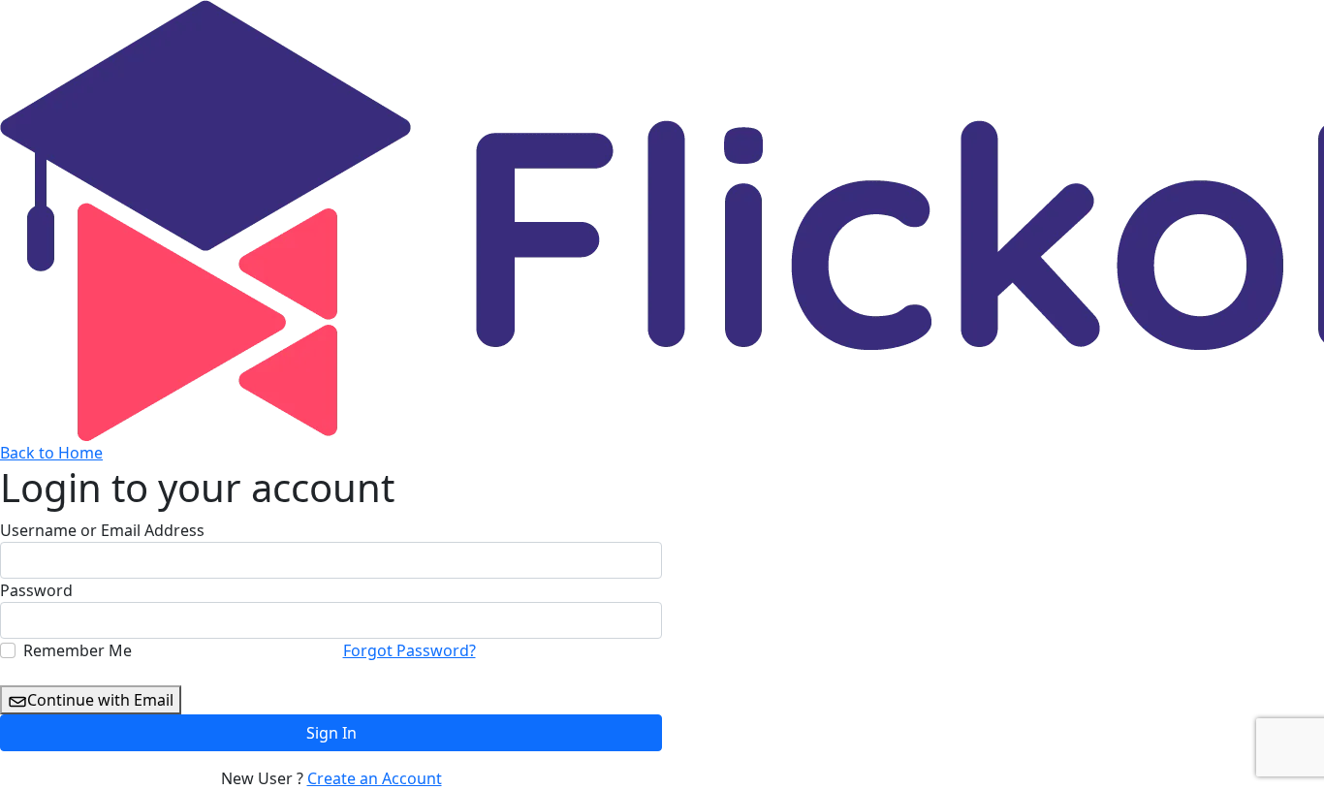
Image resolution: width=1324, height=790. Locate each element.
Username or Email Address (102, 530)
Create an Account (374, 778)
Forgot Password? (409, 650)
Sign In (331, 732)
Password (36, 590)
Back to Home (51, 452)
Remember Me (77, 650)
